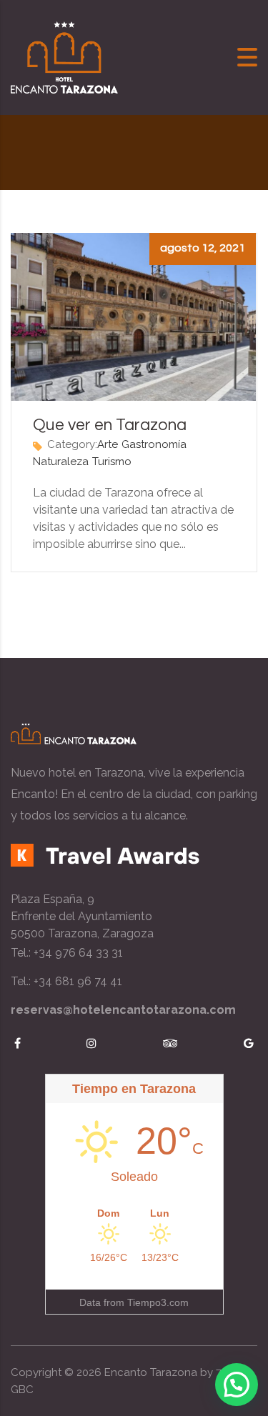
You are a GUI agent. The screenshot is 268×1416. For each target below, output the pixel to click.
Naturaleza (61, 461)
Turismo (111, 461)
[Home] (64, 57)
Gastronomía (154, 444)
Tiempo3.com (158, 1302)
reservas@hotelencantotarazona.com (123, 1010)
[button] (236, 1384)
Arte (107, 444)
